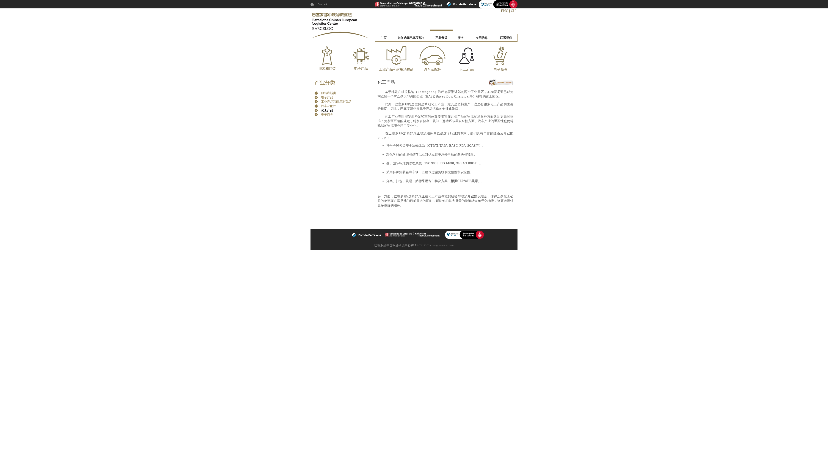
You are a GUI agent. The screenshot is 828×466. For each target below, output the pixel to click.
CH (513, 10)
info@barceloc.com (443, 245)
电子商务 (327, 114)
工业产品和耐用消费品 (396, 69)
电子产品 (361, 68)
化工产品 (467, 69)
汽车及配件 (432, 69)
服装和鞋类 (327, 68)
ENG (504, 10)
